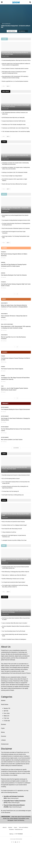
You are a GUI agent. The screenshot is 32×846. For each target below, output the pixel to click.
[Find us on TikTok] (17, 842)
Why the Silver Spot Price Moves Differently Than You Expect (14, 184)
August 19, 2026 (6, 56)
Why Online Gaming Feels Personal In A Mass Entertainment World (16, 475)
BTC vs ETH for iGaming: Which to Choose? (11, 478)
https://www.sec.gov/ (13, 798)
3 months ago (4, 340)
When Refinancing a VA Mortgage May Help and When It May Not (15, 571)
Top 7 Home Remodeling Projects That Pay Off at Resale (13, 631)
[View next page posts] (17, 294)
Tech (2, 386)
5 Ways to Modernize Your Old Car (9, 532)
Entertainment (5, 407)
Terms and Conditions (23, 827)
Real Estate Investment (7, 324)
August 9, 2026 (5, 562)
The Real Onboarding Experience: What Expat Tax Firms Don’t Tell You (16, 60)
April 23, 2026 (5, 517)
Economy (3, 736)
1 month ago (4, 422)
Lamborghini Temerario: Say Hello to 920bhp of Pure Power (14, 540)
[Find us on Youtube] (15, 842)
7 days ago (4, 257)
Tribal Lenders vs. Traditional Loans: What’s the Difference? (14, 575)
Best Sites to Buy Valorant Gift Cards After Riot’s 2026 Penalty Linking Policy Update (14, 468)
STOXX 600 (7, 720)
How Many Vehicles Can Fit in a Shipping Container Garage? (14, 525)
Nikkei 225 (6, 715)
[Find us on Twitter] (13, 842)
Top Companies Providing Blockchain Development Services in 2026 (16, 220)
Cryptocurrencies (6, 23)
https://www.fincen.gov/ (15, 807)
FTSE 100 (6, 718)
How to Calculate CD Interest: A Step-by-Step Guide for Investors (15, 68)
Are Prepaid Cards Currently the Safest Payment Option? (13, 582)
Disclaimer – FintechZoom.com (15, 829)
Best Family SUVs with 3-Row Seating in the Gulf (12, 528)
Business (3, 724)
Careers (15, 827)
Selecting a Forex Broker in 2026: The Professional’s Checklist (14, 172)
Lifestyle (3, 740)
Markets (3, 700)
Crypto (3, 728)
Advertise (10, 827)
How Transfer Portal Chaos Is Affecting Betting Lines (13, 494)
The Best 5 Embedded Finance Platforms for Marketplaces (14, 639)
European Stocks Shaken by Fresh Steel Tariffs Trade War (13, 121)
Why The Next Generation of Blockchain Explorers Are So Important (16, 228)
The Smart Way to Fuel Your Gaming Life (10, 491)
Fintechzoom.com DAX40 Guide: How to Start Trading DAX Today (15, 128)
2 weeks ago (4, 268)
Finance (3, 356)
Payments (3, 251)
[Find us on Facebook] (11, 842)
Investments (4, 303)
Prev (3, 86)
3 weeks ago (4, 277)
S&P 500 (6, 711)
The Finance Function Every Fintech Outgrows (12, 368)
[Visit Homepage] (16, 2)
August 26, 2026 (6, 211)
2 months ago (4, 319)
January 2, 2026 (5, 108)
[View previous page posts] (15, 294)
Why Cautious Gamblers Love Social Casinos (11, 439)
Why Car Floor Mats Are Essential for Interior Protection (13, 521)
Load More (16, 447)
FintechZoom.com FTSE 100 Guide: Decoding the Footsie (14, 124)
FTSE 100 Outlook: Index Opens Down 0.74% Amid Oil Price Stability (16, 131)
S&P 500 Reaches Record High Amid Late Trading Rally (13, 117)
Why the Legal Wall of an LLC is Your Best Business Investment (15, 81)
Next (8, 86)
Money (3, 732)
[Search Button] (30, 2)
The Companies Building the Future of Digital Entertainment (15, 409)
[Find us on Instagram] (19, 842)
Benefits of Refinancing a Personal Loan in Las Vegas (13, 578)
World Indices (4, 704)
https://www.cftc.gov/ (14, 802)
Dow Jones (7, 713)
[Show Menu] (2, 2)
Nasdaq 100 (7, 708)
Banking (3, 262)
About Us (4, 827)
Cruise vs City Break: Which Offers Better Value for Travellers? (14, 623)
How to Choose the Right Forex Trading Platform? (12, 175)
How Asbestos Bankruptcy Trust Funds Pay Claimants (14, 275)
